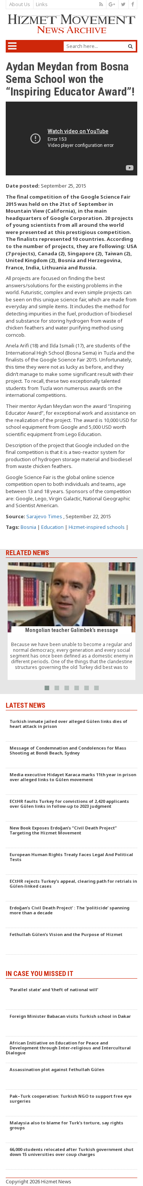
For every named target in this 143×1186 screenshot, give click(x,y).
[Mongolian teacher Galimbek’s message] (71, 621)
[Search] (130, 46)
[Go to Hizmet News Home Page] (71, 24)
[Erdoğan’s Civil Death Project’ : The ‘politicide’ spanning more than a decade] (71, 914)
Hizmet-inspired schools (97, 527)
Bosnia (28, 527)
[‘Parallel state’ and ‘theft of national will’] (71, 996)
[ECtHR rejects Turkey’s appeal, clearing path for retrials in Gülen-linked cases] (71, 888)
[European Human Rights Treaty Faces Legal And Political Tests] (71, 861)
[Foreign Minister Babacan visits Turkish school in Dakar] (71, 1023)
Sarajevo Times (44, 516)
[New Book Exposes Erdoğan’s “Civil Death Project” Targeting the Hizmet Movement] (71, 834)
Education (52, 527)
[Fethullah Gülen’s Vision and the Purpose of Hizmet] (71, 941)
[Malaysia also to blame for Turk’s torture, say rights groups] (71, 1129)
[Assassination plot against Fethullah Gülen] (71, 1076)
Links (42, 4)
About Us (19, 4)
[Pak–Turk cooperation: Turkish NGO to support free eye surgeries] (71, 1103)
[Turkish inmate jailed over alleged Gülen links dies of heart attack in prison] (71, 728)
